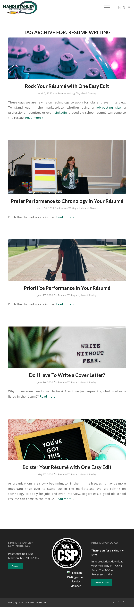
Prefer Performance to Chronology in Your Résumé (67, 201)
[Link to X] (124, 7)
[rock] (67, 58)
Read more (33, 117)
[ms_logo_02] (20, 7)
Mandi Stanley (88, 93)
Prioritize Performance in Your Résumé (67, 288)
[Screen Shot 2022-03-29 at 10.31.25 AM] (67, 167)
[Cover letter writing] (67, 347)
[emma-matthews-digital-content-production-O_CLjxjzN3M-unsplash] (67, 439)
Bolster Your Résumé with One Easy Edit (67, 467)
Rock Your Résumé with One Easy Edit (67, 86)
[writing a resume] (67, 260)
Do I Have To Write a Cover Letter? (67, 375)
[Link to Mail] (128, 7)
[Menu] (105, 7)
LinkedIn (60, 112)
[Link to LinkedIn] (119, 7)
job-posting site (108, 107)
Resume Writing (66, 93)
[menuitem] (105, 7)
